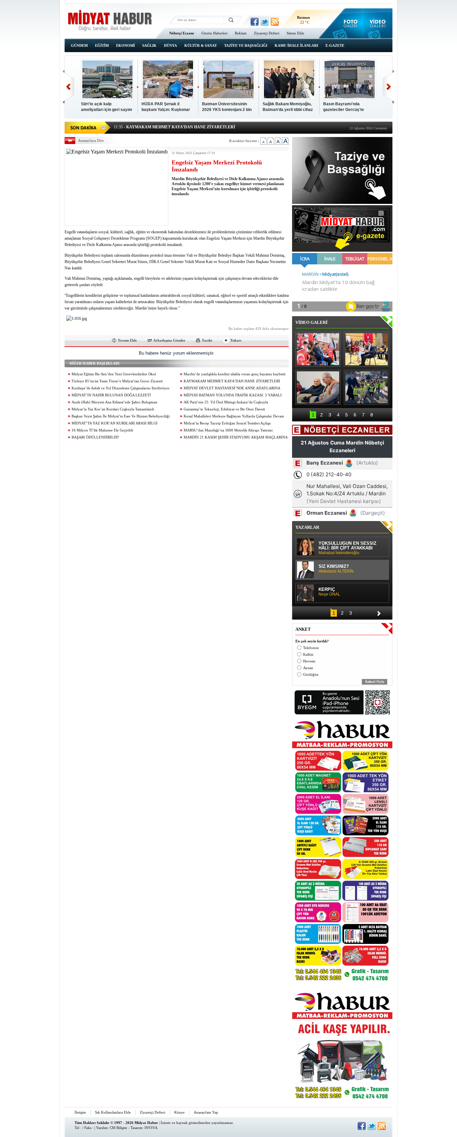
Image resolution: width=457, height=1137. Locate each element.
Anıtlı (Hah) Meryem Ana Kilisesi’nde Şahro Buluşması (114, 402)
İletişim (80, 1112)
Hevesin (309, 661)
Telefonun (311, 648)
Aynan (308, 668)
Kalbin (308, 654)
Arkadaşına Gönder (169, 340)
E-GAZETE (335, 45)
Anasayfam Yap (206, 1112)
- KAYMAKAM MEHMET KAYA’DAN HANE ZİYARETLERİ (174, 127)
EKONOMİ (125, 45)
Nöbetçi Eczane (181, 33)
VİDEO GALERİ (311, 322)
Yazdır (207, 340)
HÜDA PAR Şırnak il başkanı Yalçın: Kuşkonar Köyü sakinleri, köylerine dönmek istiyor (166, 107)
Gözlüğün (310, 674)
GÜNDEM (79, 45)
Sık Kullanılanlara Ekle (113, 1112)
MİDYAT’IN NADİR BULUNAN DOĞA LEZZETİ (111, 395)
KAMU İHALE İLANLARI (296, 45)
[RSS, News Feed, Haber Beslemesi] (275, 22)
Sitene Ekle (295, 33)
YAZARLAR (307, 527)
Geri (68, 86)
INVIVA (151, 1128)
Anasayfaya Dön (91, 140)
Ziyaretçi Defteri (266, 33)
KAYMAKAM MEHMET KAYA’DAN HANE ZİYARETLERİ (232, 381)
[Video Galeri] (378, 23)
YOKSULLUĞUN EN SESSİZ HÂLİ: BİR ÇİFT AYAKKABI (347, 548)
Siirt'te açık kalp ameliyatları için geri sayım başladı (106, 107)
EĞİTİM (102, 45)
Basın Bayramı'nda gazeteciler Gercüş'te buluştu (343, 107)
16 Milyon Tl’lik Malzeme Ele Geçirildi (102, 430)
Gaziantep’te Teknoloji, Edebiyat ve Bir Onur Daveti (224, 409)
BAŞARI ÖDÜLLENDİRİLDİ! (95, 437)
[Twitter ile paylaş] (265, 22)
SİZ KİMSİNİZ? (336, 569)
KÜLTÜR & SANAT (200, 45)
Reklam (241, 33)
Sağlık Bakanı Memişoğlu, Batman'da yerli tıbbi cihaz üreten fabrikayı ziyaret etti (288, 107)
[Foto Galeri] (349, 23)
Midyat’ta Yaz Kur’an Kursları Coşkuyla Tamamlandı (113, 409)
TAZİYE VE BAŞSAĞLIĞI (245, 45)
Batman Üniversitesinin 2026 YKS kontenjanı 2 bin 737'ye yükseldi (227, 107)
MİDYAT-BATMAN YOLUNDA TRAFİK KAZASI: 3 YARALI (233, 395)
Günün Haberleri (214, 33)
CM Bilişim (118, 1128)
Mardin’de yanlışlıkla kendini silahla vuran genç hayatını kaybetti (234, 374)
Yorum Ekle (127, 340)
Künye (179, 1112)
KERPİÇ (329, 592)
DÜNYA (170, 45)
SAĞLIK (149, 45)
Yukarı (235, 340)
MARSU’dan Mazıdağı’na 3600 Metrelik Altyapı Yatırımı (228, 430)
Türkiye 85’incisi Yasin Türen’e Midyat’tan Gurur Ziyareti (117, 381)
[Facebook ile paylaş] (255, 22)
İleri (388, 86)
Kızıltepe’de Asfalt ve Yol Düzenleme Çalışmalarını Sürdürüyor (121, 388)
